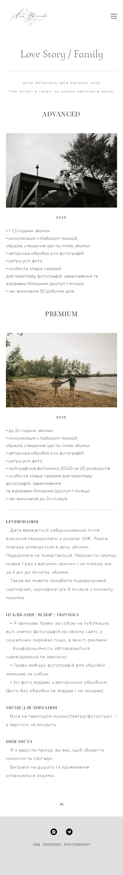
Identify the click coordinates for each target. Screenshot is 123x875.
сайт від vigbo (61, 860)
